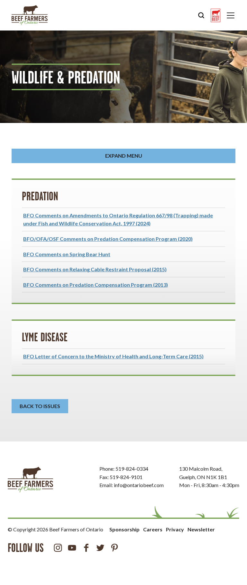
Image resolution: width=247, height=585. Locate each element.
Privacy (175, 529)
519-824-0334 (131, 469)
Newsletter (201, 529)
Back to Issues (40, 406)
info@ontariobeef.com (139, 485)
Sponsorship (124, 529)
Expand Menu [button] (123, 156)
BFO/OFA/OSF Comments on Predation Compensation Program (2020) (108, 239)
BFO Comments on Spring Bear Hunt (66, 254)
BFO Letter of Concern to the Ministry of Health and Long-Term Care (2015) (113, 356)
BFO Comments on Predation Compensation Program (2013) (95, 285)
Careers (152, 529)
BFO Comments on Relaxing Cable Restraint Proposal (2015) (95, 269)
